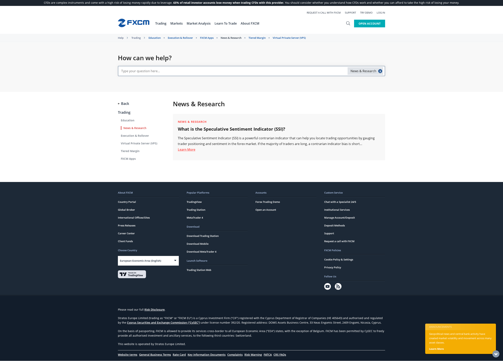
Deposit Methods (334, 225)
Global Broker (126, 209)
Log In (381, 12)
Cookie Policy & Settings (338, 259)
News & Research (231, 38)
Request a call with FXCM (324, 12)
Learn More (186, 149)
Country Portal (127, 202)
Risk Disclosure (154, 309)
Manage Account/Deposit (339, 217)
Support (350, 12)
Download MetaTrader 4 (201, 251)
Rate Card (179, 354)
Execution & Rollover (180, 38)
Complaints (235, 354)
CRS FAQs (280, 354)
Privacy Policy (332, 267)
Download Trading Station (203, 236)
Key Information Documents (207, 354)
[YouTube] (327, 286)
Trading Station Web (199, 270)
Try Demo (366, 12)
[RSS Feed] (338, 286)
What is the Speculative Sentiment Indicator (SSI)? (231, 129)
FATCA (268, 354)
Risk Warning (253, 354)
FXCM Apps (207, 38)
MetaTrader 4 (195, 217)
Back (125, 103)
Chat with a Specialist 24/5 (340, 202)
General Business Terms (155, 354)
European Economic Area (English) (140, 260)
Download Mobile (197, 244)
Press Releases (126, 225)
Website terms (127, 354)
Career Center (126, 233)
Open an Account (265, 209)
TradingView (194, 202)
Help (121, 38)
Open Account (370, 23)
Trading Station (196, 209)
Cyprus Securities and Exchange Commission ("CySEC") (163, 322)
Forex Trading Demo (267, 202)
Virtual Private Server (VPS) (289, 38)
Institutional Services (337, 209)
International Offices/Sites (134, 217)
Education (155, 38)
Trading (136, 38)
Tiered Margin (257, 38)
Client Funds (125, 241)
